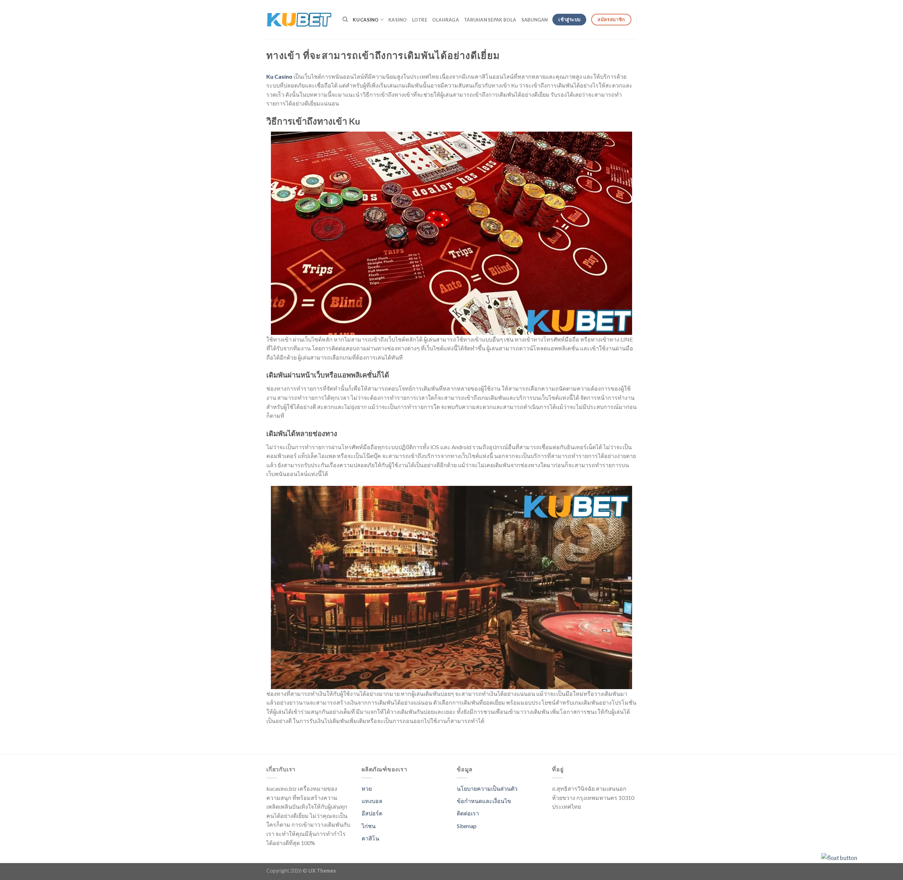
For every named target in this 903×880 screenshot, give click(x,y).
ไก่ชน (369, 825)
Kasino (397, 20)
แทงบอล (372, 800)
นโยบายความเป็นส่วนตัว (487, 788)
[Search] (345, 19)
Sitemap (467, 825)
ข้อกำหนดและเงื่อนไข (484, 800)
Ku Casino (365, 20)
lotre (419, 20)
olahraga (445, 20)
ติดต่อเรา (468, 813)
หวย (367, 788)
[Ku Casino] (299, 20)
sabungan (534, 20)
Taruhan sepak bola (490, 20)
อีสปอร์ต (372, 813)
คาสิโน (370, 838)
